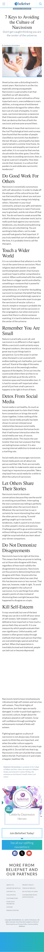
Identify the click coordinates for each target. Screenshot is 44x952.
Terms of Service (28, 888)
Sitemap (9, 907)
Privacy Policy (28, 885)
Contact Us (10, 891)
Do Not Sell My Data (30, 891)
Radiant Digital (12, 910)
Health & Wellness (22, 8)
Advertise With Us (13, 888)
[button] (40, 4)
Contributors (12, 898)
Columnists (11, 895)
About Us (10, 885)
